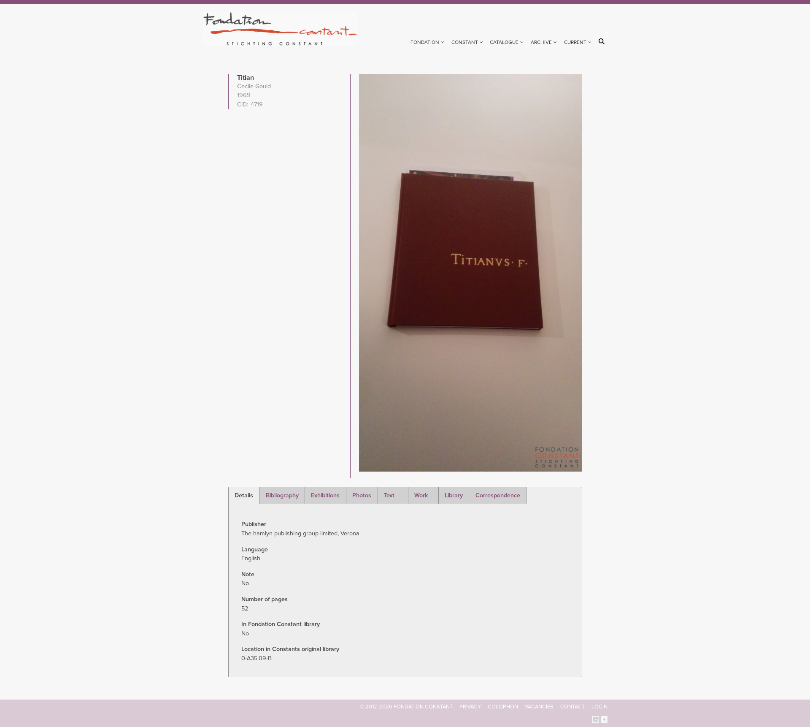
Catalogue (504, 42)
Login (599, 706)
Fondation (424, 42)
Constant (464, 42)
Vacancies (539, 706)
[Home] (283, 29)
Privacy (470, 706)
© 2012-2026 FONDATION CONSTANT (406, 706)
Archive (541, 42)
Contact (572, 706)
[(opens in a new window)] (595, 718)
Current (575, 42)
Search (603, 41)
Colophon (503, 706)
